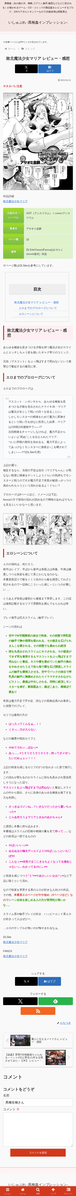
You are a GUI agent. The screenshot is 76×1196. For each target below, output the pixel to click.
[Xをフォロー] (20, 1001)
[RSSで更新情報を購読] (38, 1011)
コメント (11, 1109)
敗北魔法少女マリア (15, 201)
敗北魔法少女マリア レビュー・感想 (36, 302)
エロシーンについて (31, 313)
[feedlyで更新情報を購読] (55, 1001)
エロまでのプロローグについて (38, 308)
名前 (6, 1095)
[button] (68, 749)
